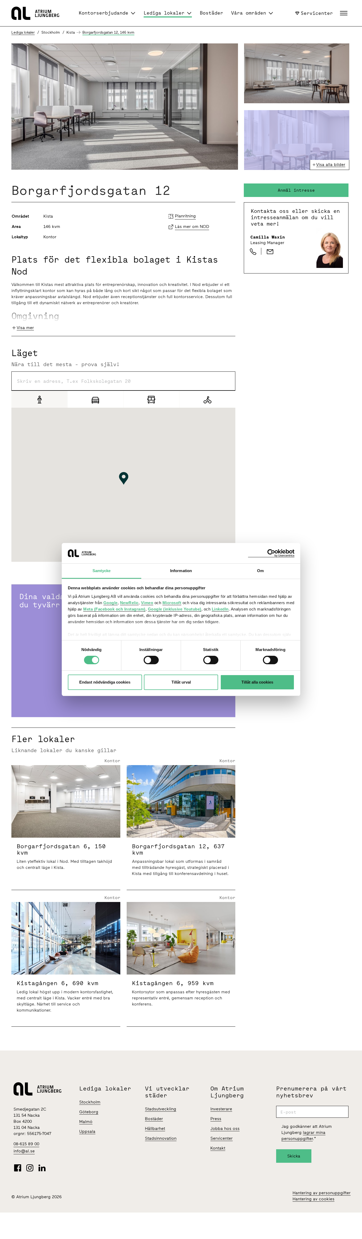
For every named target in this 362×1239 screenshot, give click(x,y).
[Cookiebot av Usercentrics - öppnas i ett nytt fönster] (271, 553)
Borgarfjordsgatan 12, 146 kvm (108, 32)
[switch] (151, 660)
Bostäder (211, 13)
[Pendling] (151, 399)
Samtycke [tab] (101, 570)
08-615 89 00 (26, 1143)
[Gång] (39, 399)
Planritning (185, 215)
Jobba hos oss (225, 1128)
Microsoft (172, 602)
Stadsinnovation (160, 1138)
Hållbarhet (155, 1128)
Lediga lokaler (164, 13)
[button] (344, 13)
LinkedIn (220, 609)
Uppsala (87, 1131)
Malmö (85, 1121)
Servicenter (317, 13)
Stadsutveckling (160, 1108)
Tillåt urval (181, 682)
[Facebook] (18, 1168)
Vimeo (147, 602)
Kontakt (217, 1148)
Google (110, 602)
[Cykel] (207, 399)
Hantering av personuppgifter (322, 1192)
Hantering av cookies (313, 1198)
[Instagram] (30, 1168)
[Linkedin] (42, 1168)
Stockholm (89, 1102)
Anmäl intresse (296, 190)
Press (215, 1118)
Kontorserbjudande (103, 13)
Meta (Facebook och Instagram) (114, 609)
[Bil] (95, 399)
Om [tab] (260, 570)
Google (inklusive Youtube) (174, 609)
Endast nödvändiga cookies (104, 682)
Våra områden (248, 13)
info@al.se (24, 1150)
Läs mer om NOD (192, 226)
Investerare (221, 1108)
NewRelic (129, 602)
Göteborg (88, 1111)
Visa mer (25, 327)
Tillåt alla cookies (257, 682)
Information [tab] (181, 570)
